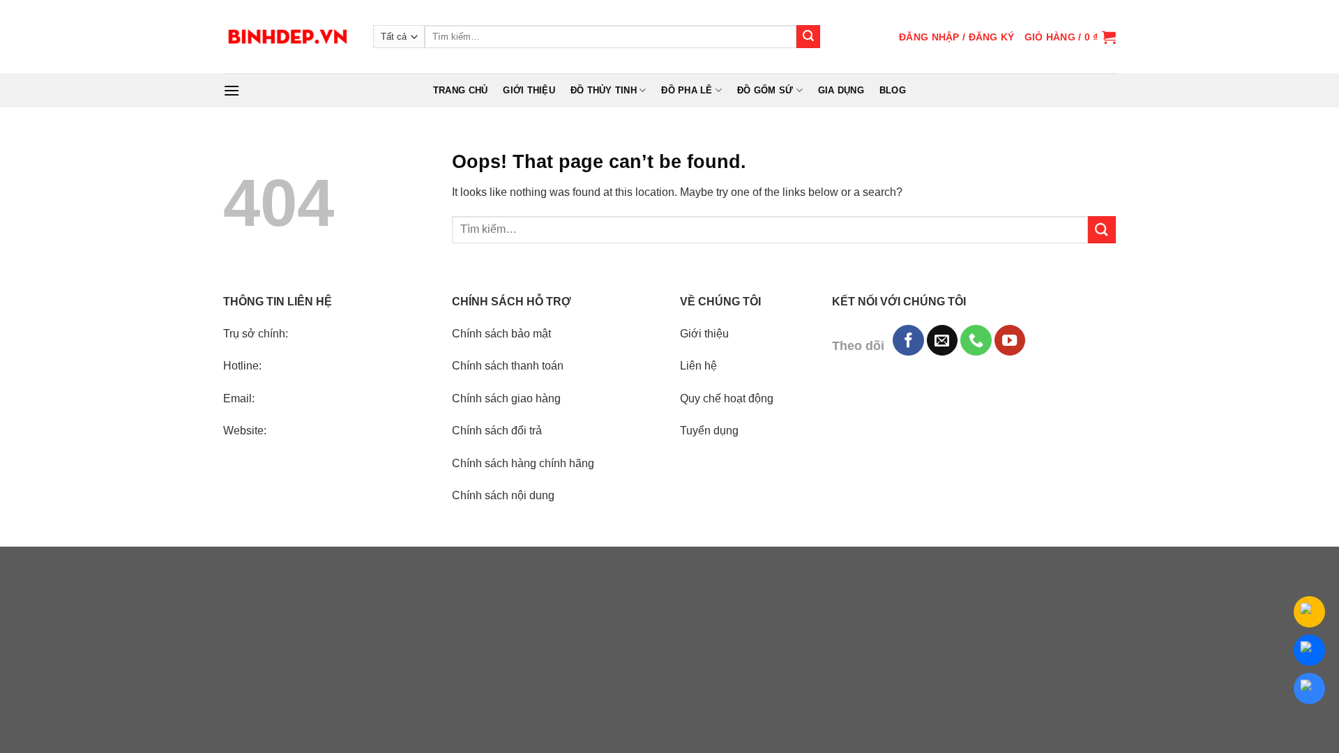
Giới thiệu (529, 90)
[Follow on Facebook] (908, 340)
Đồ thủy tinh (603, 90)
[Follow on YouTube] (1009, 340)
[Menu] (231, 90)
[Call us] (975, 340)
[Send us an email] (942, 340)
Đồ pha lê (686, 90)
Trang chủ (460, 90)
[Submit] (808, 37)
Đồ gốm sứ (765, 90)
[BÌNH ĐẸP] (287, 36)
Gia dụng (841, 90)
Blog (892, 90)
